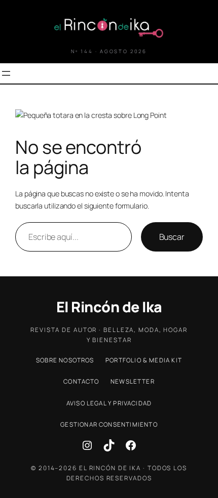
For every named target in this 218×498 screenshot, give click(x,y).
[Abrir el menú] (6, 73)
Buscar (172, 236)
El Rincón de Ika (109, 307)
